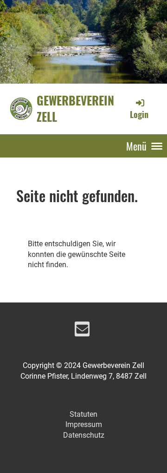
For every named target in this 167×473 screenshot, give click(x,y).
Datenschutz (83, 435)
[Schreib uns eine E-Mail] (82, 331)
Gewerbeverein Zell (75, 108)
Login (139, 114)
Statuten (83, 414)
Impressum (83, 424)
